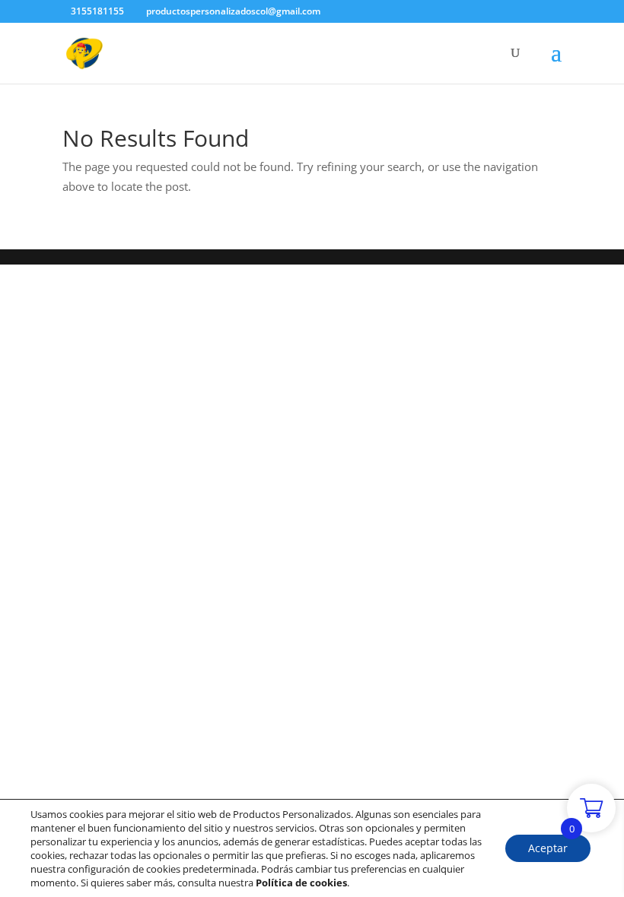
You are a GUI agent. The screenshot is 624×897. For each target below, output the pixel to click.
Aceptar (548, 848)
